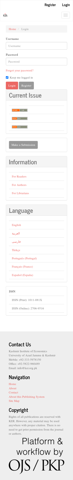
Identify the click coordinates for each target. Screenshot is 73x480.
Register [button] (26, 85)
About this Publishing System (27, 397)
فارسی (16, 241)
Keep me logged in (21, 77)
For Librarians (20, 193)
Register (50, 4)
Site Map (14, 401)
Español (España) (22, 275)
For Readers (19, 176)
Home (12, 29)
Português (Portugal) (24, 258)
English (16, 225)
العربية (16, 233)
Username (12, 39)
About (12, 388)
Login (66, 4)
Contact (13, 392)
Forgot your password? (19, 70)
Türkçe (16, 250)
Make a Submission (23, 145)
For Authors (19, 185)
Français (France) (22, 266)
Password (12, 55)
